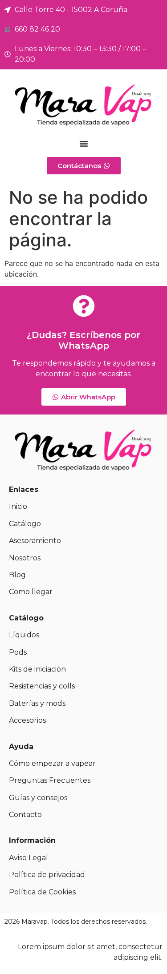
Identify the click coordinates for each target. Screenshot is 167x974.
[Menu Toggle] (83, 143)
